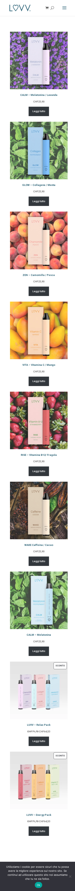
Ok (38, 885)
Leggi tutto (38, 111)
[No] (70, 876)
